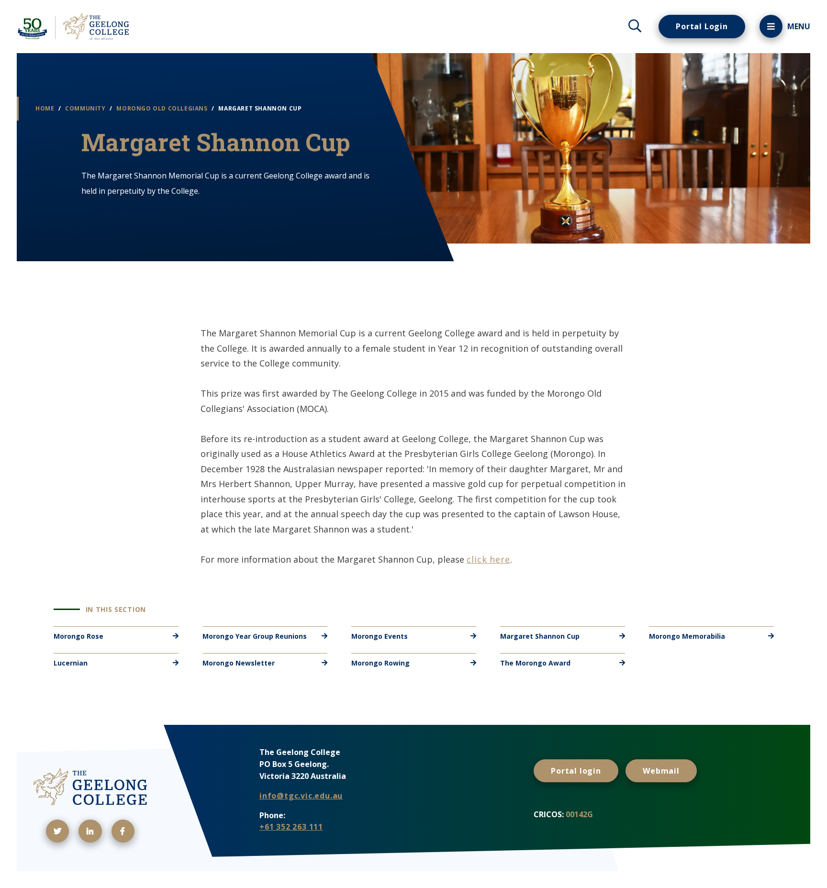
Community (86, 108)
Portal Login (702, 26)
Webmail (661, 771)
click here (488, 559)
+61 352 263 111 (291, 826)
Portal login (576, 771)
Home (45, 108)
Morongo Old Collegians (162, 108)
